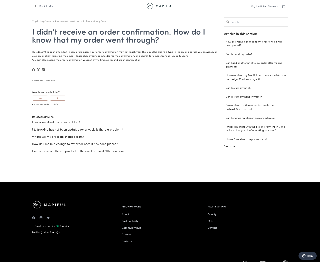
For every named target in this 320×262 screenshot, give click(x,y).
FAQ (210, 221)
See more (229, 146)
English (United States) (45, 232)
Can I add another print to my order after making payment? (254, 64)
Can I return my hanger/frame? (244, 96)
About (125, 214)
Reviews (127, 241)
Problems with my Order (67, 21)
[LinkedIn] (43, 69)
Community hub (131, 227)
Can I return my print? (238, 87)
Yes (40, 98)
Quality (212, 214)
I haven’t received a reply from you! (246, 139)
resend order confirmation (125, 59)
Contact (212, 227)
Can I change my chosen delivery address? (250, 117)
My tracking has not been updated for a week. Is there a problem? (77, 129)
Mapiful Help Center (42, 21)
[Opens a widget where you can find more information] (307, 256)
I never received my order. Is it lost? (56, 122)
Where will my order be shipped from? (58, 136)
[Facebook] (33, 69)
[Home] (160, 6)
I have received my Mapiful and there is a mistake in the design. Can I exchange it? (256, 77)
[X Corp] (38, 69)
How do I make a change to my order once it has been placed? (75, 144)
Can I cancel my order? (239, 54)
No (57, 98)
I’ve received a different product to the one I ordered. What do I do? (78, 151)
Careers (127, 234)
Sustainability (130, 221)
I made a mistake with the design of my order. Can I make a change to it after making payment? (255, 128)
